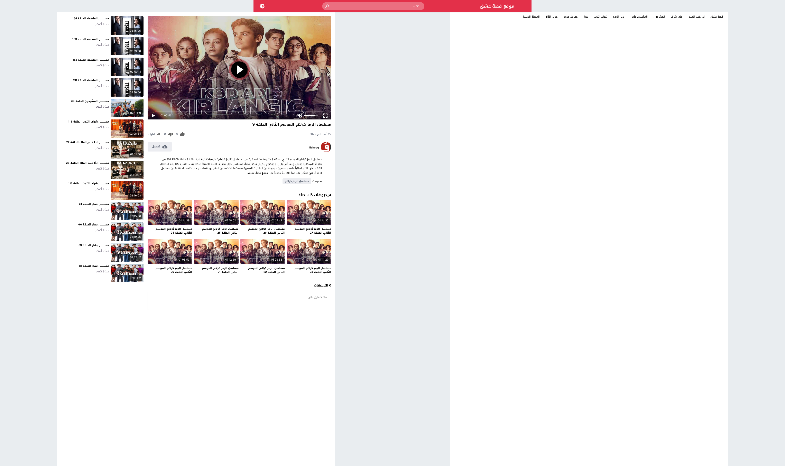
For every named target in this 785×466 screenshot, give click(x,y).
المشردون (659, 16)
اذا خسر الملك (697, 16)
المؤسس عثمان (639, 16)
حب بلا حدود (571, 16)
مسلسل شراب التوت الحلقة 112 (88, 183)
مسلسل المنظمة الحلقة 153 (90, 39)
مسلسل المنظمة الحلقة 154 (90, 18)
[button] (327, 6)
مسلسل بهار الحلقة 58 (93, 265)
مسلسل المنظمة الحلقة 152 (91, 59)
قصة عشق (716, 16)
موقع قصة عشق (497, 6)
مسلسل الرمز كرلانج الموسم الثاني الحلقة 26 (266, 230)
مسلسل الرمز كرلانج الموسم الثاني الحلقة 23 (313, 270)
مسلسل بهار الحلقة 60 (93, 224)
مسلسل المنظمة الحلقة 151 (91, 80)
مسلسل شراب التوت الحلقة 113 (88, 121)
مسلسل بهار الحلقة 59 (93, 245)
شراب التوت (600, 16)
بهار (585, 16)
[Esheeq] (326, 151)
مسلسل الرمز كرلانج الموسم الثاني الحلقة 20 (174, 270)
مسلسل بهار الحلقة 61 (94, 203)
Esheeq (314, 148)
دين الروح (618, 16)
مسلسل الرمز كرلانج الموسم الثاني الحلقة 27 (313, 230)
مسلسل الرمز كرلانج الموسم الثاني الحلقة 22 (266, 270)
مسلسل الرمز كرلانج (297, 181)
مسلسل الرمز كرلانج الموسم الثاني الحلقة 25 (220, 230)
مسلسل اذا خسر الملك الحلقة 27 (87, 142)
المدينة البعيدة (531, 16)
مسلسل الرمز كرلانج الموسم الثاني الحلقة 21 (220, 270)
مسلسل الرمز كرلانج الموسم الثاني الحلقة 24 (174, 230)
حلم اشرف (677, 16)
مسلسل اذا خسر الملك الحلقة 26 (87, 162)
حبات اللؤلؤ (551, 16)
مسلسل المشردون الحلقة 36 (90, 101)
